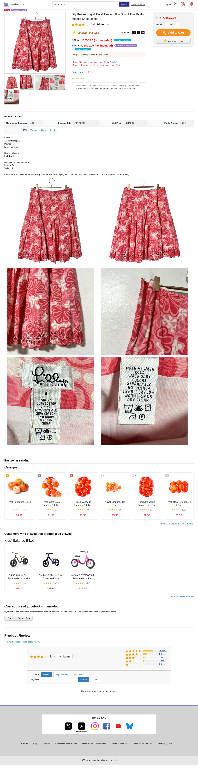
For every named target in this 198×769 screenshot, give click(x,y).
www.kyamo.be (17, 4)
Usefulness (79, 674)
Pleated (53, 130)
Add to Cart (176, 32)
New (102, 40)
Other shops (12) (82, 72)
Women (34, 130)
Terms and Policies (143, 744)
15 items (163, 651)
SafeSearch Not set (138, 4)
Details (113, 62)
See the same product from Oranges (177, 523)
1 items (162, 661)
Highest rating (62, 674)
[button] (192, 4)
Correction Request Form (19, 618)
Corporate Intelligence (66, 744)
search (124, 4)
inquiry (46, 744)
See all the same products (182, 597)
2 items (162, 657)
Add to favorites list (175, 41)
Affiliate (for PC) (166, 744)
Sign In (168, 4)
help (35, 744)
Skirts (43, 130)
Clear (95, 679)
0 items (162, 664)
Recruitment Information (94, 744)
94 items (64, 656)
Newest (46, 674)
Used (105, 47)
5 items (162, 654)
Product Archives (120, 744)
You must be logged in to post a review (22, 642)
